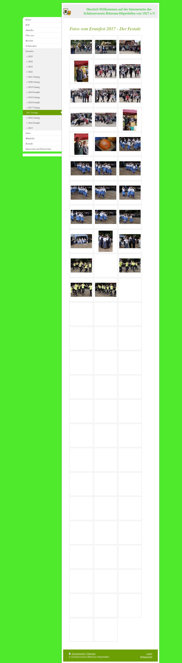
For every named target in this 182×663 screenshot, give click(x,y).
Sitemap (91, 654)
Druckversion (78, 654)
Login (149, 654)
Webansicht (146, 657)
